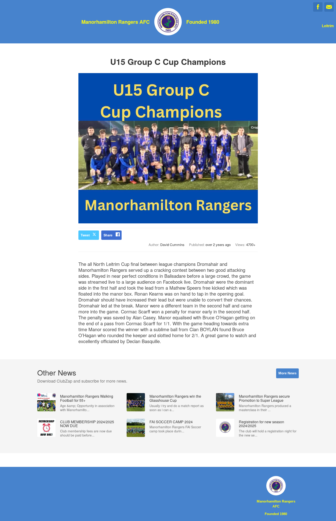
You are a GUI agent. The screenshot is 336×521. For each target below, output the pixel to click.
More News (287, 373)
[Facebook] (318, 7)
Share (108, 235)
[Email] (329, 7)
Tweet (85, 235)
